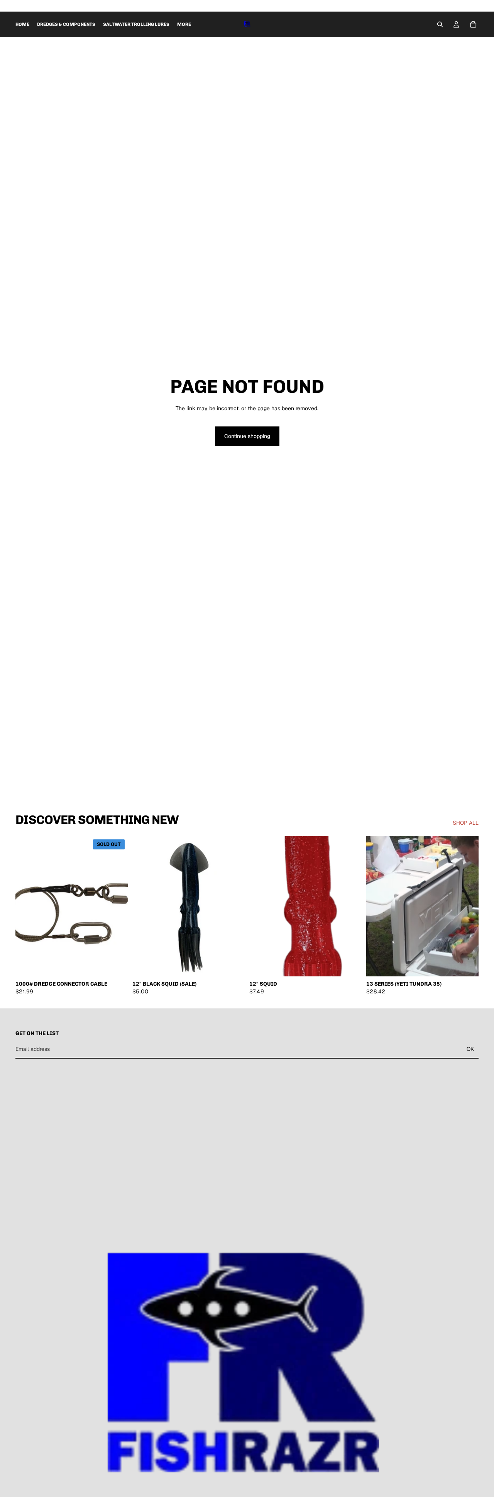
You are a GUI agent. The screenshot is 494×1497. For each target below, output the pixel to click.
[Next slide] (350, 906)
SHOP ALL (466, 822)
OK (470, 1048)
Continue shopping (247, 436)
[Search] (439, 24)
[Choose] (350, 965)
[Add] (233, 965)
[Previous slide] (260, 906)
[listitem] (184, 24)
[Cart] (473, 24)
